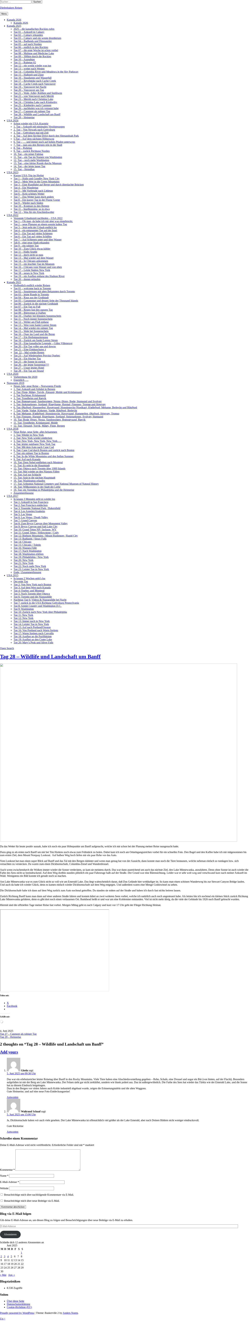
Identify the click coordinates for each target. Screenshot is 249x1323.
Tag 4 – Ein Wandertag (26, 187)
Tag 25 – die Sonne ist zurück (29, 361)
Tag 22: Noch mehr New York (30, 566)
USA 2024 (12, 120)
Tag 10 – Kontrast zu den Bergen (31, 206)
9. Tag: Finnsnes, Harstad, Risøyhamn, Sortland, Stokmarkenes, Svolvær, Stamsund (58, 416)
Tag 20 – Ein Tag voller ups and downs (35, 346)
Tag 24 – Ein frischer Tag (27, 358)
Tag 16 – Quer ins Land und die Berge (34, 334)
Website (4, 1188)
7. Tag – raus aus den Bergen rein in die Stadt (38, 144)
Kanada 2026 (14, 19)
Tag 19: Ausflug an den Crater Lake (33, 639)
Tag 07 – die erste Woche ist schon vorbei (36, 50)
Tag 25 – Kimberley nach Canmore (32, 105)
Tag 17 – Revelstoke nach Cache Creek (35, 80)
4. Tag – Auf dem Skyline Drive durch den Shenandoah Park (46, 135)
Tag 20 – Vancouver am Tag (29, 90)
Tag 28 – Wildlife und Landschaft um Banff (37, 114)
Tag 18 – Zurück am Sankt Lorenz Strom (36, 340)
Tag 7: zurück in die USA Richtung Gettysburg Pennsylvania (46, 602)
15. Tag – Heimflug (24, 169)
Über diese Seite (15, 1301)
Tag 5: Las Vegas (23, 514)
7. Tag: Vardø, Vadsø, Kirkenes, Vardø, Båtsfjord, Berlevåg (45, 410)
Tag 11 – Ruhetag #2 (25, 62)
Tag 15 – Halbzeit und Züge (29, 74)
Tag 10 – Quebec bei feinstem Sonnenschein (37, 315)
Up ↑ (2, 1318)
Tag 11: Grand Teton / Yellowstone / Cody (36, 532)
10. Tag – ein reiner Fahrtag (28, 154)
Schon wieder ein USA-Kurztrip (31, 123)
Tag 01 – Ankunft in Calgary (29, 32)
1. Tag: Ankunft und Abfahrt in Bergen (34, 389)
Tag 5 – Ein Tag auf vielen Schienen (33, 233)
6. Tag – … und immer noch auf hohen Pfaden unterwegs (44, 141)
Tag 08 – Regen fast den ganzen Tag (33, 309)
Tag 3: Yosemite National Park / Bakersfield (37, 508)
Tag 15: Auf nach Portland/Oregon (32, 627)
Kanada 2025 (14, 25)
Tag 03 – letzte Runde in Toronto (31, 294)
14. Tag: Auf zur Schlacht (27, 474)
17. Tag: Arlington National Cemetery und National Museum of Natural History (56, 483)
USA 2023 (12, 172)
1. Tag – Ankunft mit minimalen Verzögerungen (39, 126)
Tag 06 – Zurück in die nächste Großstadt (36, 303)
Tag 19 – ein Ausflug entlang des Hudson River (39, 276)
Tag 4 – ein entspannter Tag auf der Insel (35, 230)
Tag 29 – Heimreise (24, 117)
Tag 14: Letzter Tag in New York (31, 624)
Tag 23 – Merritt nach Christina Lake (33, 99)
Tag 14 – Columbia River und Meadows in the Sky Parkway (46, 71)
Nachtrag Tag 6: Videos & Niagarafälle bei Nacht (40, 599)
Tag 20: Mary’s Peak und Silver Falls (33, 642)
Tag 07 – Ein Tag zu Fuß (27, 306)
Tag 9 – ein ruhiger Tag (26, 245)
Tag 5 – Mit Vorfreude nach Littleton (33, 190)
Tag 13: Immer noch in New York (32, 621)
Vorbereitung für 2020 (25, 376)
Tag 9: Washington (24, 608)
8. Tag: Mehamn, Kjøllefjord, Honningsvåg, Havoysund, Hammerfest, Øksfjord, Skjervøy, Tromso (66, 413)
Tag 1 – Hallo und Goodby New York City (36, 178)
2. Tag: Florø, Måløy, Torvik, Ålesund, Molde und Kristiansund (48, 392)
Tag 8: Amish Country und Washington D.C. (37, 605)
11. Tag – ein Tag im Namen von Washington (38, 157)
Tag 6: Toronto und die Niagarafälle (33, 596)
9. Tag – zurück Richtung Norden (32, 151)
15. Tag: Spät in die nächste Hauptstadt (34, 477)
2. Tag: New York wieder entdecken (33, 438)
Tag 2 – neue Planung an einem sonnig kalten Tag (40, 224)
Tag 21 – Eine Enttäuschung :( (30, 349)
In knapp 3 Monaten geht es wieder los (34, 499)
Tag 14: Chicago (22, 541)
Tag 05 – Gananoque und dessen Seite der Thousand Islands (46, 300)
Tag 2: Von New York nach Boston (32, 584)
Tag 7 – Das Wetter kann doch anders (34, 196)
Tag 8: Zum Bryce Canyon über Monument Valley (41, 523)
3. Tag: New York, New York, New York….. (37, 441)
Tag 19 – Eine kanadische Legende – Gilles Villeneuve (43, 343)
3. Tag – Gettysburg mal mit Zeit (31, 132)
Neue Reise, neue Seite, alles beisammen (35, 431)
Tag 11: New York (23, 615)
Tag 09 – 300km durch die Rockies (32, 56)
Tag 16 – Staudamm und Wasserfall (32, 77)
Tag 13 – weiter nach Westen (29, 68)
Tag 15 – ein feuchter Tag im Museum (34, 264)
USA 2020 (12, 373)
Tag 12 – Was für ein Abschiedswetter (34, 212)
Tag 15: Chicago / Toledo (27, 544)
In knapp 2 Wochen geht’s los (29, 578)
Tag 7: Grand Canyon (25, 520)
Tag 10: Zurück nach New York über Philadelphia (40, 612)
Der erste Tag (21, 581)
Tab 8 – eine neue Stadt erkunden (31, 242)
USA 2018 (12, 428)
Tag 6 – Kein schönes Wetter (29, 193)
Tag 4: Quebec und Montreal (29, 590)
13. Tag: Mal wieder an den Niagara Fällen (36, 471)
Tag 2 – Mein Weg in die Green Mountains (36, 181)
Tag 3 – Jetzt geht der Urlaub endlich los (35, 227)
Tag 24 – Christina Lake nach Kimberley (35, 102)
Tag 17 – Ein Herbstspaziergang (31, 337)
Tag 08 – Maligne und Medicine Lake (34, 53)
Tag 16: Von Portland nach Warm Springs (36, 630)
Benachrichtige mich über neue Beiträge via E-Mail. (32, 1200)
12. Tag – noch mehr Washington (31, 160)
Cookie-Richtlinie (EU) (19, 1307)
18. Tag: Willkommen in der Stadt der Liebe (37, 486)
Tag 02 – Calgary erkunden (28, 35)
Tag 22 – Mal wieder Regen (29, 352)
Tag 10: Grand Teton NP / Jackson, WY (35, 529)
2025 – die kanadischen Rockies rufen (34, 28)
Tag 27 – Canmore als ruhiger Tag (32, 111)
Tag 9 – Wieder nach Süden (28, 202)
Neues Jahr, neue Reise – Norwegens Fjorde (37, 386)
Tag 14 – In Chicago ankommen (31, 260)
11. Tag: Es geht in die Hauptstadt (32, 465)
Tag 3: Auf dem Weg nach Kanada (32, 587)
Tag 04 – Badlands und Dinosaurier (33, 41)
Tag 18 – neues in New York (29, 273)
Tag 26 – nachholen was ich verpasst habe (36, 108)
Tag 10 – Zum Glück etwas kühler (32, 248)
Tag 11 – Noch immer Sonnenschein (33, 318)
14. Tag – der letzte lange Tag (29, 166)
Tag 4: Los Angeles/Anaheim (29, 511)
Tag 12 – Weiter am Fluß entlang (31, 322)
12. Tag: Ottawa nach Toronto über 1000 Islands (39, 468)
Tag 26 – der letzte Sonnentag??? (31, 364)
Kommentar (7, 1169)
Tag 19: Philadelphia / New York (31, 557)
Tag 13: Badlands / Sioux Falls (30, 538)
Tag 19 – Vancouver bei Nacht (30, 86)
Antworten (12, 1097)
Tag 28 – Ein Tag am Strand (29, 370)
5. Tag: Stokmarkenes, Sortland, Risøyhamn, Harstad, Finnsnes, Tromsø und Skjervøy (60, 404)
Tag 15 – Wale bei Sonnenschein (31, 331)
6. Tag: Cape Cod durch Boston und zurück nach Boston (44, 450)
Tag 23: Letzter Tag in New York (31, 569)
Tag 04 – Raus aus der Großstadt (31, 297)
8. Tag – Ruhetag (23, 148)
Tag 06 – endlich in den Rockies (31, 47)
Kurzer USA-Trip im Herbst (29, 175)
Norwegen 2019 (15, 383)
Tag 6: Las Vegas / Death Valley (31, 517)
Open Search (7, 648)
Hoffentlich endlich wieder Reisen (32, 285)
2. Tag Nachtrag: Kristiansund (30, 395)
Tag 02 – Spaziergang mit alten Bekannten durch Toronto (44, 291)
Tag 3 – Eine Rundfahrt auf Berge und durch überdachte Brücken (49, 184)
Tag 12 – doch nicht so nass (28, 254)
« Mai (3, 1274)
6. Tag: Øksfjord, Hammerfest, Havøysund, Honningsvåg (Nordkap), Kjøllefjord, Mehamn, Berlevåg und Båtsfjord (75, 407)
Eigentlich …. (21, 380)
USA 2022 (12, 215)
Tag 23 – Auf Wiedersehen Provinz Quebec (37, 355)
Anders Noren (70, 1312)
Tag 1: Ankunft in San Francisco (31, 502)
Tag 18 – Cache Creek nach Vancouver (35, 83)
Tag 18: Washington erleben (29, 554)
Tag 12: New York (23, 618)
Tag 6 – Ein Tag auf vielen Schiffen (33, 236)
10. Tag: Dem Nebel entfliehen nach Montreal (38, 462)
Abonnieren (10, 1234)
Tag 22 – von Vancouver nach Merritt (34, 96)
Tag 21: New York (23, 563)
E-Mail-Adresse (9, 1182)
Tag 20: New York (23, 560)
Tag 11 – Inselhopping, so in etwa (32, 209)
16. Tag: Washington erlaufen (29, 480)
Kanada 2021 (14, 282)
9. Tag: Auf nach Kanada (27, 459)
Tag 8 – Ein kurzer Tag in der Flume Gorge (37, 199)
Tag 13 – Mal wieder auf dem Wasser (34, 257)
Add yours (9, 1052)
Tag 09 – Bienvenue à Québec (30, 312)
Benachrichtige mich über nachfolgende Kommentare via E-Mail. (39, 1194)
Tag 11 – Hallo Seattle (25, 251)
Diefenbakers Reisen (11, 7)
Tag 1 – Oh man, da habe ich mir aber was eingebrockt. (43, 221)
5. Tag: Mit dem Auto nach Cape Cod (34, 447)
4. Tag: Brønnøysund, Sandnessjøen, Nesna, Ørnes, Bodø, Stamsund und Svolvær (58, 401)
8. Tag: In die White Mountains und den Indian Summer (43, 456)
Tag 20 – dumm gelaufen (27, 279)
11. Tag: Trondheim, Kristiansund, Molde (36, 422)
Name (4, 1175)
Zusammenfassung (24, 492)
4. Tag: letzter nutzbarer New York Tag (34, 444)
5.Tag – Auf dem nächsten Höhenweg (34, 138)
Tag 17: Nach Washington (28, 550)
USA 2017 (12, 496)
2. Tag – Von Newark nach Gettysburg (34, 129)
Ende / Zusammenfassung (27, 572)
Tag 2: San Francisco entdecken (31, 505)
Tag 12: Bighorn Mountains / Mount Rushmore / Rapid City (46, 535)
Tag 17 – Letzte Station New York (32, 270)
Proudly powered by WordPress (17, 1312)
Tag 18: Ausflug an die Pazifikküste (33, 636)
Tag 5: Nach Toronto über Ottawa (32, 593)
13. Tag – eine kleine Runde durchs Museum (37, 163)
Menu (4, 14)
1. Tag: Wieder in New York (29, 434)
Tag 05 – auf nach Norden (28, 44)
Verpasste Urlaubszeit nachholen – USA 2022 (38, 218)
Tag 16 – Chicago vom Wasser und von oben (38, 267)
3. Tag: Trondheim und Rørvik (30, 398)
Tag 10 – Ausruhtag (24, 59)
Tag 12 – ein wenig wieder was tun (32, 65)
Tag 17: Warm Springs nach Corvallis (34, 633)
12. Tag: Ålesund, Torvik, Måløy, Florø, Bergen (39, 425)
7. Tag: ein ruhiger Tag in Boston (31, 453)
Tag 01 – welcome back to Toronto (32, 288)
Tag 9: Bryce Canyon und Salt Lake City (35, 526)
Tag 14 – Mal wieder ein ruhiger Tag (33, 328)
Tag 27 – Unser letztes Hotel (29, 367)
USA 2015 (12, 575)
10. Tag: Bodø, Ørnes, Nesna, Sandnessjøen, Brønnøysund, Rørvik (50, 419)
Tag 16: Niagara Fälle (25, 547)
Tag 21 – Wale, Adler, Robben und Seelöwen (38, 93)
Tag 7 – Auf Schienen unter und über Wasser (37, 239)
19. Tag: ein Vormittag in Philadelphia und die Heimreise (44, 489)
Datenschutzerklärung (18, 1304)
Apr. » (11, 1274)
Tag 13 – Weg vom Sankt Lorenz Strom (35, 325)
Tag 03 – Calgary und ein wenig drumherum (37, 38)
